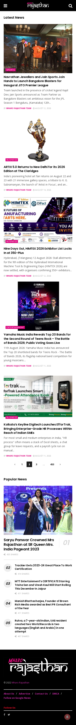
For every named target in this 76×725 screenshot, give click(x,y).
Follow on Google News (17, 698)
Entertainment (15, 327)
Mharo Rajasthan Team (18, 108)
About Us (9, 693)
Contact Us (41, 693)
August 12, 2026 (43, 108)
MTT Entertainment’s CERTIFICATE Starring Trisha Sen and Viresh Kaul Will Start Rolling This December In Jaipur (43, 584)
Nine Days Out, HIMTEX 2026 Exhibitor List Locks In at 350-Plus (38, 250)
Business (11, 160)
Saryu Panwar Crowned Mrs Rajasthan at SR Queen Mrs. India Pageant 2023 (29, 544)
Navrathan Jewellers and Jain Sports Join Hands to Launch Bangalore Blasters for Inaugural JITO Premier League (34, 81)
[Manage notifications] (67, 717)
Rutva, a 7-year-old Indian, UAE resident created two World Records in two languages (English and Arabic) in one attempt (41, 626)
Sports (10, 70)
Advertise (24, 693)
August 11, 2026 (43, 366)
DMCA (55, 693)
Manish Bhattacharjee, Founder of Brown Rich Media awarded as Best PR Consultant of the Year (43, 604)
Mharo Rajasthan (20, 682)
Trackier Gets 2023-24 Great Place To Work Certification (43, 567)
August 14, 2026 (43, 190)
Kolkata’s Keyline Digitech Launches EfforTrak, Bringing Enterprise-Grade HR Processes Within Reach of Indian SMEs (38, 428)
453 (52, 464)
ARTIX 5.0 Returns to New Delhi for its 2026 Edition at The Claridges (34, 169)
